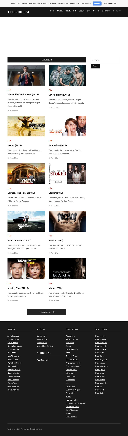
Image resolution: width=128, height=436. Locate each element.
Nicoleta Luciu (13, 373)
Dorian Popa (71, 376)
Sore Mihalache (72, 410)
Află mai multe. (110, 3)
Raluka (68, 396)
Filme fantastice (101, 366)
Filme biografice (101, 346)
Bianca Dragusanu (15, 346)
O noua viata (41, 336)
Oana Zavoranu (13, 386)
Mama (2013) (55, 288)
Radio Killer (70, 393)
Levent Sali (70, 386)
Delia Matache (71, 369)
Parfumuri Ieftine (72, 406)
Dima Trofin (70, 373)
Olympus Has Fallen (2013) (21, 193)
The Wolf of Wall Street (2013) (23, 94)
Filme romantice (101, 383)
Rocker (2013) (56, 240)
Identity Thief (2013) (18, 288)
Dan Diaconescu (14, 356)
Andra (68, 353)
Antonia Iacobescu (73, 363)
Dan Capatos (13, 353)
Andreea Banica (72, 359)
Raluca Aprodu (13, 390)
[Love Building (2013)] (67, 75)
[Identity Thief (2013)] (26, 269)
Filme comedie (100, 349)
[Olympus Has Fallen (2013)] (26, 173)
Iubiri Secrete (42, 339)
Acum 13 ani (14, 110)
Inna (67, 383)
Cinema (68, 11)
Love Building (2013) (59, 94)
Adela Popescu (13, 336)
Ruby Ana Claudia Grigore (75, 403)
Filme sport (99, 390)
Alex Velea (70, 342)
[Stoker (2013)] (67, 173)
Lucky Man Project (73, 390)
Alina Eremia (70, 336)
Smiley (68, 413)
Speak (68, 346)
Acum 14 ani (55, 253)
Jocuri (81, 11)
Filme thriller (100, 393)
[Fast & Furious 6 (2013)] (26, 221)
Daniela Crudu (13, 359)
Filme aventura (101, 342)
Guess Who (70, 380)
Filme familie (100, 363)
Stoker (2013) (56, 193)
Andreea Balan (71, 356)
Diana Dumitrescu (14, 363)
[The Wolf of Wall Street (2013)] (26, 75)
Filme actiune (100, 336)
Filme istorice (100, 376)
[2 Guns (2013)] (26, 126)
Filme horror (99, 373)
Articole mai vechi (47, 312)
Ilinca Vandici (12, 366)
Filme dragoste (101, 359)
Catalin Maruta (13, 349)
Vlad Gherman (71, 417)
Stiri (88, 11)
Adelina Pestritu (14, 339)
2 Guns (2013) (15, 145)
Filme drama (99, 356)
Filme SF (98, 386)
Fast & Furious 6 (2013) (19, 240)
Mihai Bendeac (13, 380)
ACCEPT (97, 3)
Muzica (60, 11)
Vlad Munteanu (42, 360)
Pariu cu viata (42, 342)
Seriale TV (116, 11)
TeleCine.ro (18, 11)
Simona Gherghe (14, 376)
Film (74, 11)
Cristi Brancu (13, 342)
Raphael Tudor (71, 400)
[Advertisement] (64, 34)
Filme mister (100, 380)
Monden (96, 11)
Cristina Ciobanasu (73, 366)
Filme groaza (100, 369)
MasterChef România (45, 346)
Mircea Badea (13, 383)
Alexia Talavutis (72, 349)
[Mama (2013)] (67, 269)
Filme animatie (100, 339)
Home (52, 11)
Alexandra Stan (72, 339)
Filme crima (99, 353)
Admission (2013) (58, 145)
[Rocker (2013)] (67, 221)
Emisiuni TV (106, 11)
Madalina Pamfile (14, 369)
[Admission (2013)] (67, 126)
